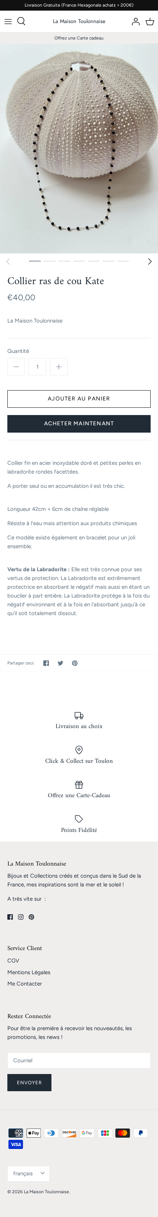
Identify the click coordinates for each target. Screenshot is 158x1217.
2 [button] (49, 261)
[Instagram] (21, 917)
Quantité (18, 351)
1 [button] (35, 261)
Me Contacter (24, 983)
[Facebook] (10, 917)
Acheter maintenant (79, 423)
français (23, 1173)
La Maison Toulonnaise (34, 320)
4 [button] (79, 261)
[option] (79, 148)
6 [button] (108, 261)
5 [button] (93, 261)
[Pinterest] (31, 917)
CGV (13, 960)
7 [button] (123, 261)
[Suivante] (150, 261)
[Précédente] (8, 261)
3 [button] (64, 261)
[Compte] (134, 21)
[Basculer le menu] (8, 21)
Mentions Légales (28, 972)
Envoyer (29, 1082)
